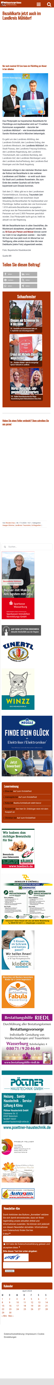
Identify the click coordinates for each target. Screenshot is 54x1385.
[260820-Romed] (26, 369)
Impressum (31, 1334)
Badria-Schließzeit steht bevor (27, 803)
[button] (11, 274)
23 (10, 1309)
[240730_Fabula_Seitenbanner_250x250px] (18, 977)
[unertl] (18, 643)
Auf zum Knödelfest (22, 791)
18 (25, 1306)
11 (25, 1302)
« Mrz (4, 1316)
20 (39, 1306)
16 (10, 1306)
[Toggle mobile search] (49, 4)
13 (39, 1302)
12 (32, 1302)
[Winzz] (18, 669)
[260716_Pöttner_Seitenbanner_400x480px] (27, 1072)
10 (17, 1302)
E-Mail (6, 1234)
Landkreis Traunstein (23, 525)
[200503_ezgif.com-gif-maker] (18, 932)
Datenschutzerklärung (28, 1244)
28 (46, 1309)
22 (3, 1309)
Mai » (11, 1316)
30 (10, 1312)
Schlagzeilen (36, 525)
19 (32, 1306)
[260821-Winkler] (25, 335)
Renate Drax (10, 523)
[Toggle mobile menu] (39, 4)
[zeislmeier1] (18, 1190)
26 (32, 1309)
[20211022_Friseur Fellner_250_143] (18, 1138)
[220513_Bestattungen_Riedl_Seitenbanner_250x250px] (27, 1015)
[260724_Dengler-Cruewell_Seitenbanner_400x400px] (27, 875)
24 (17, 1309)
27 (39, 1309)
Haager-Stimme (8, 525)
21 (46, 1306)
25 (25, 1309)
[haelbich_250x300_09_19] (18, 830)
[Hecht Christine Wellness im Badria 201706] (18, 1163)
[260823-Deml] (25, 301)
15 (3, 1306)
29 (3, 1312)
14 (46, 1302)
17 (17, 1306)
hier (31, 1230)
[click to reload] (16, 1257)
